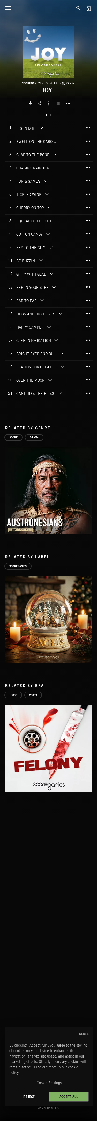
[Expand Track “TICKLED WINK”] (46, 194)
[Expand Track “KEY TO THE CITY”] (50, 247)
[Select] (59, 103)
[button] (48, 52)
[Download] (30, 103)
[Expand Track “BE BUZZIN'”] (41, 260)
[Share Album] (39, 103)
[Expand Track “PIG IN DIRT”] (41, 128)
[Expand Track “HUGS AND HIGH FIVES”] (60, 313)
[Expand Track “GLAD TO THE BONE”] (54, 154)
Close (84, 1034)
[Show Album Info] (48, 103)
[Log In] (88, 8)
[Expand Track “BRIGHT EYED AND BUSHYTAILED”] (63, 353)
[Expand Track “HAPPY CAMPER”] (49, 327)
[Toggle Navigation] (8, 8)
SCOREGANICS (31, 83)
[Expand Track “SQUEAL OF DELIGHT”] (57, 220)
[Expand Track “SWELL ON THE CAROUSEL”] (62, 141)
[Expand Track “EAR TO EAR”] (42, 300)
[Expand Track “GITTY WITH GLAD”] (51, 274)
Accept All (68, 1097)
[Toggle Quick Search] (79, 8)
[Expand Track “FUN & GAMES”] (45, 181)
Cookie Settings (49, 1083)
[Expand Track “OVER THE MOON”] (50, 380)
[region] (49, 1066)
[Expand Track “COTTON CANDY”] (48, 234)
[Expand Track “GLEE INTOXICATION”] (56, 340)
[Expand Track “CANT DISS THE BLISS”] (59, 393)
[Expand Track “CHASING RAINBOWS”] (57, 167)
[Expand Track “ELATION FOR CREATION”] (62, 366)
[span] (26, 129)
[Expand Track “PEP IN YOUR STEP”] (54, 287)
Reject (29, 1097)
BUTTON (68, 103)
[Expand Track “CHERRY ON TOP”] (49, 207)
